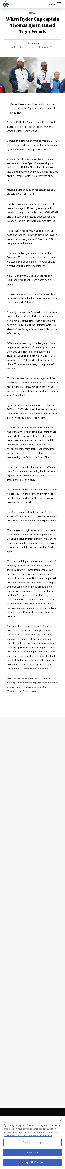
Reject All (32, 1152)
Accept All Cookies (32, 1162)
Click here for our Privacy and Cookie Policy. (28, 1135)
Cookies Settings (32, 1142)
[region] (32, 1142)
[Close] (61, 1120)
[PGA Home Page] (6, 4)
